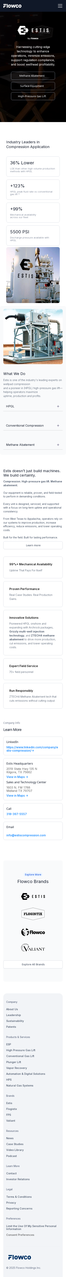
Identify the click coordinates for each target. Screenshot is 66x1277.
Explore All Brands (33, 964)
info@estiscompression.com (26, 835)
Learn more (33, 545)
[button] (59, 5)
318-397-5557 (16, 814)
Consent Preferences (20, 1234)
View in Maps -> (17, 777)
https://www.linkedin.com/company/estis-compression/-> (32, 748)
